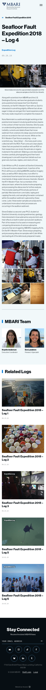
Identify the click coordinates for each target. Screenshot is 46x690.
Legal (35, 672)
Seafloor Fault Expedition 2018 (18, 17)
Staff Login (26, 672)
